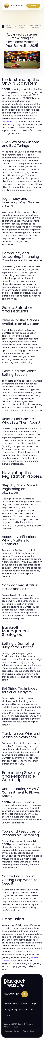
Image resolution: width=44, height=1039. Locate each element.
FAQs (33, 1003)
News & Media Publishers (35, 26)
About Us (8, 1031)
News (24, 1003)
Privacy (17, 1031)
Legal (32, 1031)
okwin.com (7, 121)
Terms (25, 1031)
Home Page (11, 1003)
